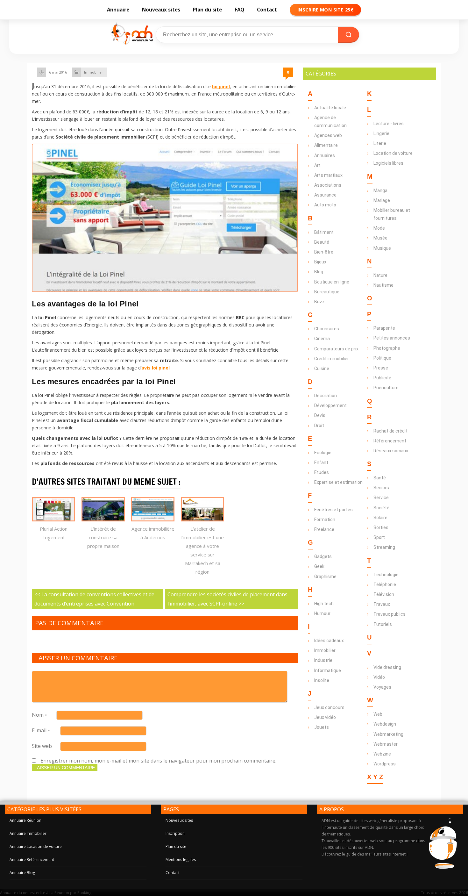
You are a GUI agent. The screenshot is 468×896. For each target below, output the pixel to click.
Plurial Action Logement (53, 533)
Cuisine (321, 368)
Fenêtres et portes (333, 509)
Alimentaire (326, 145)
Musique (382, 248)
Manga (380, 190)
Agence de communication (330, 121)
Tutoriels (382, 624)
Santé (379, 477)
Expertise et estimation (338, 482)
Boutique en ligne (331, 281)
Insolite (321, 680)
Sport (379, 537)
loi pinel (221, 86)
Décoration (325, 395)
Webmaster (385, 744)
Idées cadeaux (329, 640)
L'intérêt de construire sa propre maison (103, 537)
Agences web (328, 135)
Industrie (323, 660)
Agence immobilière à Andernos (152, 533)
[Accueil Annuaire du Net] (131, 35)
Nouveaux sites (161, 9)
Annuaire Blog (22, 872)
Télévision (383, 594)
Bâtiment (324, 232)
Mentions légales (181, 859)
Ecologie (322, 452)
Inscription (175, 833)
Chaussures (326, 328)
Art (317, 165)
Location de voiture (393, 153)
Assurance (325, 194)
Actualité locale (330, 107)
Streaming (384, 547)
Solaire (380, 517)
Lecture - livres (388, 123)
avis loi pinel (155, 368)
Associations (327, 185)
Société (381, 507)
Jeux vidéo (325, 717)
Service (381, 497)
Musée (380, 237)
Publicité (382, 377)
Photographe (386, 348)
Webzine (382, 753)
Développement (330, 405)
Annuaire (118, 9)
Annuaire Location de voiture (36, 846)
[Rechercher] (348, 35)
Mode (379, 228)
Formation (324, 519)
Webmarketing (388, 734)
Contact (267, 9)
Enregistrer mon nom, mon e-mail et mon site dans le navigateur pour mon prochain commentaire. (158, 760)
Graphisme (325, 576)
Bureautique (326, 291)
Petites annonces (391, 337)
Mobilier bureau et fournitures (391, 214)
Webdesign (384, 724)
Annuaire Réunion (25, 820)
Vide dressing (387, 667)
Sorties (380, 527)
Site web (42, 745)
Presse (380, 367)
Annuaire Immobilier (28, 833)
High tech (324, 603)
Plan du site (207, 9)
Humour (322, 613)
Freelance (324, 529)
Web (377, 714)
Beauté (321, 242)
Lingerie (381, 133)
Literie (379, 143)
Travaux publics (389, 614)
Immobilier (93, 72)
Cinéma (322, 338)
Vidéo (379, 677)
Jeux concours (329, 707)
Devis (319, 415)
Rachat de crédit (390, 431)
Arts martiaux (328, 175)
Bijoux (320, 261)
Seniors (381, 487)
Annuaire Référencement (32, 859)
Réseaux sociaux (390, 450)
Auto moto (325, 204)
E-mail (41, 730)
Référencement (389, 440)
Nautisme (383, 285)
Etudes (321, 472)
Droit (319, 425)
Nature (380, 275)
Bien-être (323, 251)
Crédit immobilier (331, 358)
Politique (382, 358)
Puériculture (386, 387)
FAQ (239, 9)
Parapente (384, 328)
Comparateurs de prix (336, 348)
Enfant (321, 462)
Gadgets (323, 556)
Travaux (381, 604)
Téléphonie (384, 584)
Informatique (327, 670)
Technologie (386, 574)
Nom (39, 714)
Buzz (319, 301)
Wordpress (384, 763)
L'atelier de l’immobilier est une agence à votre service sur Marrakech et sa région (202, 550)
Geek (319, 566)
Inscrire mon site (325, 10)
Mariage (381, 200)
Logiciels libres (388, 163)
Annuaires (324, 155)
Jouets (321, 727)
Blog (318, 271)
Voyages (382, 687)
